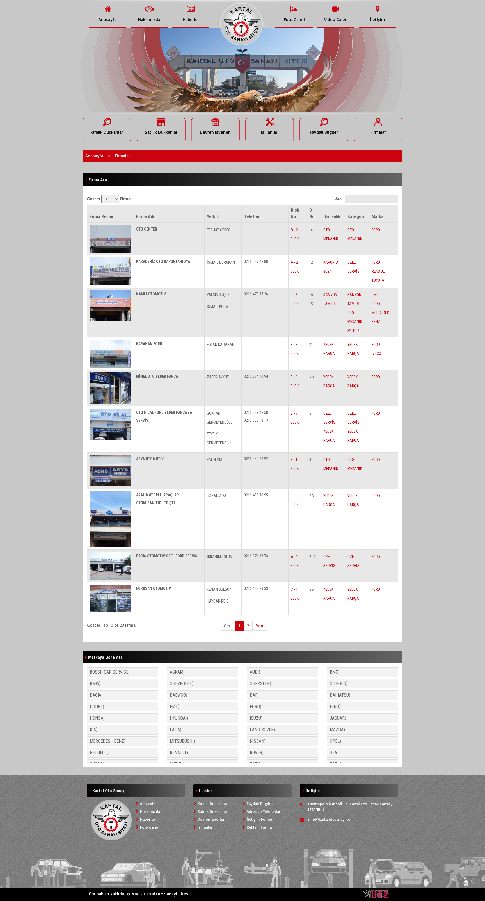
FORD (376, 230)
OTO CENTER (146, 229)
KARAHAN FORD (149, 343)
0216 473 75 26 (256, 294)
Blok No (295, 213)
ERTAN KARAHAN (220, 344)
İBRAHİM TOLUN (219, 557)
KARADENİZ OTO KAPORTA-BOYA (163, 261)
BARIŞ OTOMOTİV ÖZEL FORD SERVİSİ (167, 556)
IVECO (376, 353)
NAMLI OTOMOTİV (151, 294)
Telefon (251, 216)
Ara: (338, 198)
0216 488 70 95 (256, 495)
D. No (312, 213)
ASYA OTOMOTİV (150, 459)
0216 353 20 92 (256, 459)
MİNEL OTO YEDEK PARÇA (157, 376)
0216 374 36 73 (256, 556)
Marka (377, 216)
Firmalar (122, 155)
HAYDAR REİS (218, 601)
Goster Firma (109, 198)
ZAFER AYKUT (218, 377)
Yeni (260, 625)
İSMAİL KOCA (217, 306)
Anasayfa (94, 155)
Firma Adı (145, 216)
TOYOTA (378, 280)
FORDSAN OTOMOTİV (153, 588)
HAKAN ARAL (217, 496)
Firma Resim (101, 216)
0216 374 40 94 (256, 376)
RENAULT (379, 271)
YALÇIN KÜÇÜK (218, 295)
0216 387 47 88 (256, 261)
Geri (228, 625)
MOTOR (353, 331)
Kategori (355, 216)
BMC (375, 295)
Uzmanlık (331, 216)
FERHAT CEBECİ (219, 230)
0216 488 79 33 (256, 588)
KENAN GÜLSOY (219, 589)
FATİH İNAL (215, 459)
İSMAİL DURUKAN (221, 262)
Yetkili (213, 216)
